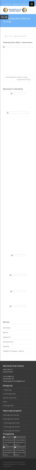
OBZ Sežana (6, 328)
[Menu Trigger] (31, 3)
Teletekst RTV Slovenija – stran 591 (13, 351)
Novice (5, 402)
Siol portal (6, 346)
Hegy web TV (7, 337)
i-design (22, 464)
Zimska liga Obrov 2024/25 (11, 419)
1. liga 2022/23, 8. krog (23, 79)
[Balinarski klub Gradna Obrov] (13, 9)
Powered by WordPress (9, 464)
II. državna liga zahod (9, 394)
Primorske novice (8, 342)
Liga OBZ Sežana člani (9, 398)
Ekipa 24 (5, 332)
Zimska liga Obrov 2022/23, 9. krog (16, 77)
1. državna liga (7, 390)
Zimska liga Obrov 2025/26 (11, 415)
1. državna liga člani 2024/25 (11, 423)
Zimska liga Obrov (21, 36)
